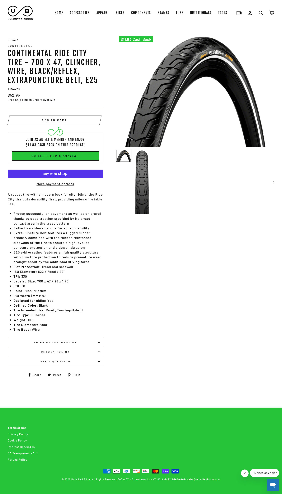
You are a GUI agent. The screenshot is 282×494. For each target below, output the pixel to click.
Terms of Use (17, 427)
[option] (195, 91)
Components (141, 13)
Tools (222, 13)
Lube (179, 13)
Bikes (120, 13)
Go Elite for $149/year (55, 156)
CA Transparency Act (23, 453)
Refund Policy (17, 459)
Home (59, 13)
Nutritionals (200, 13)
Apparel (102, 13)
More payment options (55, 184)
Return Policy (55, 351)
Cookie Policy (17, 440)
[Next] (272, 182)
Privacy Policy (18, 434)
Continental (20, 45)
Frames (163, 13)
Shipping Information (55, 342)
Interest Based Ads (21, 447)
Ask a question (55, 361)
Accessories (80, 13)
